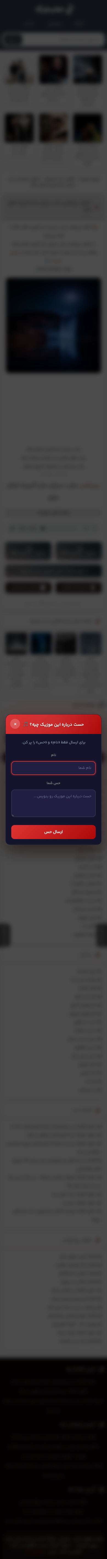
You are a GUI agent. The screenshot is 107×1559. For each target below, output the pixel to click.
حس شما (53, 783)
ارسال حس (53, 832)
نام (53, 755)
